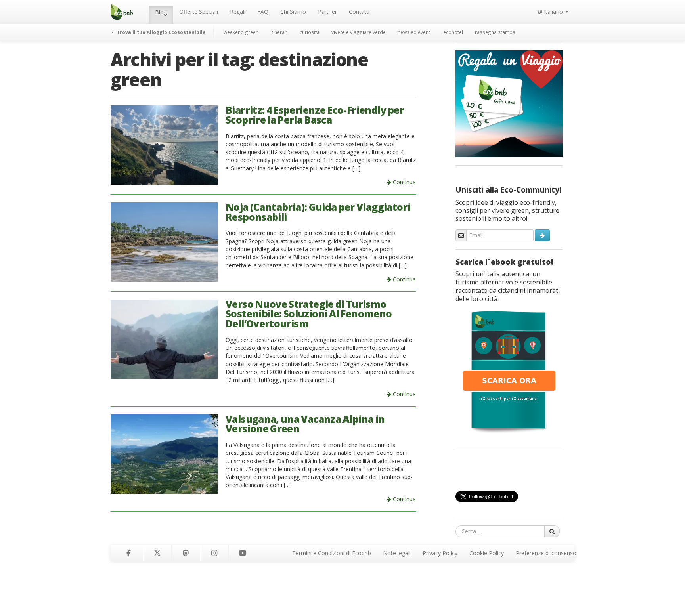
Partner (327, 11)
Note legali (397, 553)
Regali (237, 11)
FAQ (262, 11)
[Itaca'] (509, 371)
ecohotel (453, 32)
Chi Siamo (293, 11)
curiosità (310, 32)
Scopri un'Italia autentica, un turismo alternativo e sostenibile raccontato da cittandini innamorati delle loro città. (507, 286)
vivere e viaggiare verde (358, 32)
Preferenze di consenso (546, 553)
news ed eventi (414, 32)
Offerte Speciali (198, 11)
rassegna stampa (495, 32)
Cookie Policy (486, 553)
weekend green (241, 32)
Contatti (359, 11)
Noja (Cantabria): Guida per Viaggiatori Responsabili (318, 211)
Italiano (553, 11)
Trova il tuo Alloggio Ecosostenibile (160, 32)
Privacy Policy (440, 553)
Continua (403, 182)
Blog (161, 12)
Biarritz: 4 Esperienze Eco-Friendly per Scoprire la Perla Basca (315, 114)
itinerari (279, 32)
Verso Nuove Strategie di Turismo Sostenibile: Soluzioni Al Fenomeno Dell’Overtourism (309, 314)
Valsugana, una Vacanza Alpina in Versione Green (305, 423)
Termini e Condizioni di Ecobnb (331, 553)
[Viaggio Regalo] (509, 103)
